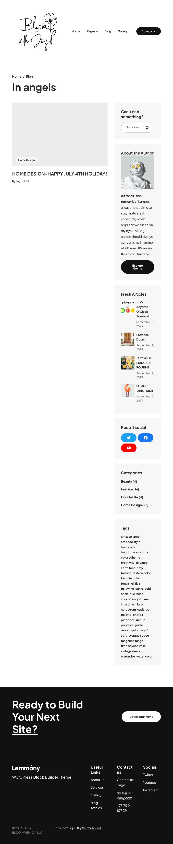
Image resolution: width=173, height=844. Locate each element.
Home (17, 76)
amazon (126, 536)
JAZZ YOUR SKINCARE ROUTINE (144, 362)
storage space (139, 635)
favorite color (130, 578)
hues (139, 594)
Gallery (96, 795)
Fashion (127, 489)
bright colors (130, 552)
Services (97, 787)
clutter (145, 552)
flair (137, 583)
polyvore (127, 625)
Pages (91, 31)
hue (132, 594)
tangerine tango (132, 641)
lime (146, 599)
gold (147, 588)
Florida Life (129, 497)
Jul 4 (26, 181)
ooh (148, 609)
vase (142, 646)
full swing (127, 588)
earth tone (128, 568)
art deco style (130, 542)
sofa (124, 635)
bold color (128, 547)
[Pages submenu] (97, 31)
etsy (140, 568)
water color (144, 656)
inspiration (128, 599)
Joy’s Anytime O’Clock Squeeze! (142, 309)
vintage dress (130, 651)
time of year (129, 646)
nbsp (139, 604)
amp (136, 536)
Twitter (148, 775)
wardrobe (128, 656)
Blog (29, 76)
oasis (140, 609)
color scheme (130, 557)
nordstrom (128, 609)
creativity (127, 562)
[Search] (148, 127)
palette (126, 614)
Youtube (149, 782)
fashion (126, 573)
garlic (139, 588)
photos (138, 614)
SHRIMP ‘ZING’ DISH (144, 388)
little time (127, 604)
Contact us (148, 31)
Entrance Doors (142, 337)
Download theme (141, 716)
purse (139, 625)
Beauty (126, 481)
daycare (142, 562)
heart (124, 594)
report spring (130, 630)
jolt (139, 599)
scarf (144, 630)
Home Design (26, 159)
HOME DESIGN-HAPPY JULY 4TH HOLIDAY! (59, 174)
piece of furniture (133, 620)
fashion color (142, 573)
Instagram (150, 790)
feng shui (127, 583)
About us (97, 780)
